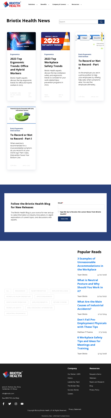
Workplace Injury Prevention (18, 296)
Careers (70, 394)
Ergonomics (20, 291)
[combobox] (78, 22)
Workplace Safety (13, 308)
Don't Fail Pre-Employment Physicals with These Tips (92, 323)
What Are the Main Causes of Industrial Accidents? (90, 305)
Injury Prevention (38, 291)
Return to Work (60, 302)
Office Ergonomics (44, 296)
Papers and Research (97, 382)
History (70, 378)
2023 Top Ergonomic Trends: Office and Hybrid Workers (19, 66)
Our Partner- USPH (74, 374)
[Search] (101, 22)
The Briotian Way (74, 386)
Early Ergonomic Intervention (40, 308)
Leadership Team (74, 382)
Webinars (93, 378)
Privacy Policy (94, 390)
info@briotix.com (8, 393)
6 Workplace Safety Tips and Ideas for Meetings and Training (89, 343)
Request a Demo (95, 374)
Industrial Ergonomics (15, 313)
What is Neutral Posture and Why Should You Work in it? (90, 285)
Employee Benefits (39, 302)
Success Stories (73, 390)
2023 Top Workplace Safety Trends (53, 62)
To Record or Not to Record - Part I (21, 136)
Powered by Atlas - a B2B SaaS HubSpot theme (55, 416)
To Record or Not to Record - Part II (89, 64)
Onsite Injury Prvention (16, 302)
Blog (91, 386)
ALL (7, 291)
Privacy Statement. (75, 409)
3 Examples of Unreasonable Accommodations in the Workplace (90, 264)
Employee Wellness (60, 291)
